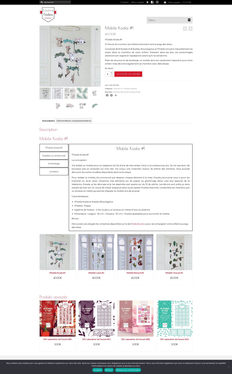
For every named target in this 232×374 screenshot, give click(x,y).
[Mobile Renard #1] (185, 28)
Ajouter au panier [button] (57, 282)
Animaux (116, 92)
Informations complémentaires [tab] (74, 120)
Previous (41, 326)
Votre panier (179, 2)
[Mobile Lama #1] (190, 28)
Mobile (137, 92)
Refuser (109, 370)
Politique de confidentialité (128, 370)
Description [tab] (48, 120)
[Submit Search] (41, 2)
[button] (97, 29)
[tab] (53, 148)
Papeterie (133, 89)
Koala (132, 92)
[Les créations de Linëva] (63, 14)
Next (190, 326)
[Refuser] (228, 367)
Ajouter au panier (128, 74)
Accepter (98, 370)
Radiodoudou (138, 224)
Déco (122, 92)
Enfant (127, 92)
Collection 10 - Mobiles (121, 89)
